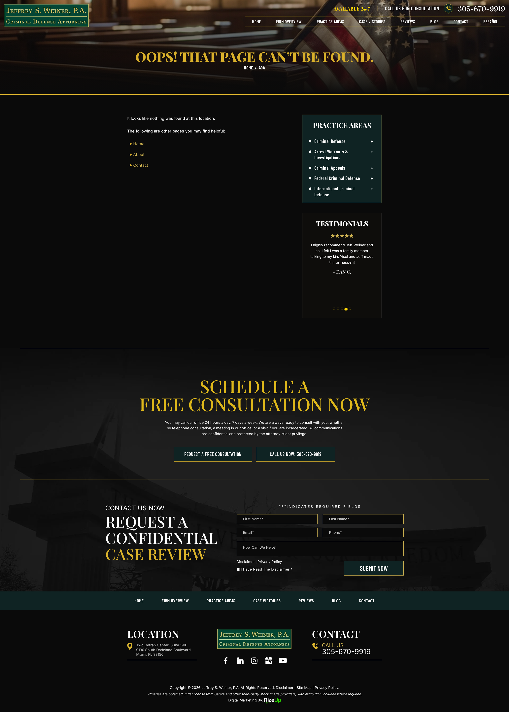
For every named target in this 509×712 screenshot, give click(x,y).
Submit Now (374, 568)
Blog (434, 21)
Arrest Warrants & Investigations (331, 154)
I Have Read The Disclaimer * (266, 569)
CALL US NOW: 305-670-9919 (296, 454)
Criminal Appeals (329, 168)
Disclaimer (246, 562)
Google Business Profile (269, 661)
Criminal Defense (330, 141)
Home (256, 21)
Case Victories (372, 21)
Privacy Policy (269, 562)
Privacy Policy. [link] (327, 688)
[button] (372, 141)
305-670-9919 (481, 8)
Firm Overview (289, 21)
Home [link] (139, 143)
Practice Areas (330, 21)
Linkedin (240, 661)
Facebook (226, 661)
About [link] (139, 154)
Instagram (254, 661)
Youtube (283, 661)
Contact (461, 21)
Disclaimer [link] (284, 688)
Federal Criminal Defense (337, 178)
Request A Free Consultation (213, 454)
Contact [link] (140, 165)
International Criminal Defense (334, 191)
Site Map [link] (304, 688)
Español (490, 21)
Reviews (407, 21)
